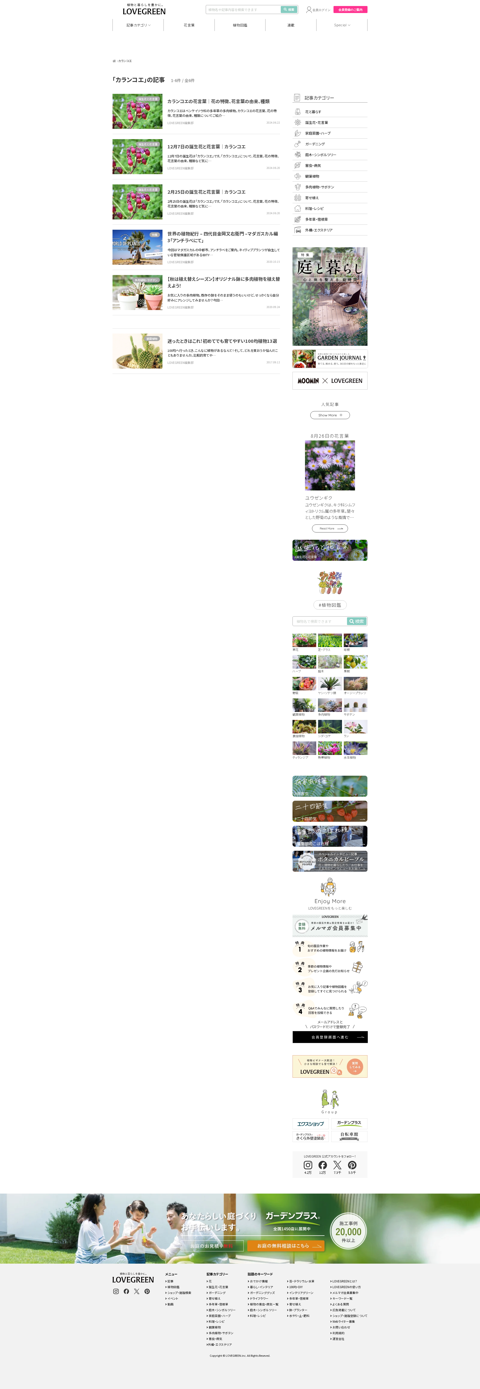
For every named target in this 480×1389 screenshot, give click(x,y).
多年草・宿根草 (316, 219)
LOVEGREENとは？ (344, 1281)
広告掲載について (344, 1310)
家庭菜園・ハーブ (317, 133)
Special (340, 25)
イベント (172, 1298)
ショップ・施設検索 (179, 1292)
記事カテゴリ (136, 25)
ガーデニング (315, 143)
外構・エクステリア (319, 229)
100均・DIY (295, 1287)
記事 (170, 1281)
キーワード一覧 (342, 1298)
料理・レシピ (314, 208)
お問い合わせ (341, 1327)
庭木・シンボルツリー (320, 154)
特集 (155, 235)
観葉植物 (152, 339)
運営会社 (338, 1338)
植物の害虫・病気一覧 (263, 1304)
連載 (291, 25)
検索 (291, 9)
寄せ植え (312, 197)
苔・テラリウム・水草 (301, 1281)
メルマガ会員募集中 (345, 1292)
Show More (327, 415)
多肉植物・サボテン (146, 280)
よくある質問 (340, 1304)
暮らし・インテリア (261, 1287)
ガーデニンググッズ (262, 1292)
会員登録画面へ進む (330, 1036)
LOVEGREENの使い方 (346, 1287)
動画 (170, 1304)
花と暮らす (313, 111)
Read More (327, 528)
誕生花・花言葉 (316, 122)
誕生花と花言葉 (148, 99)
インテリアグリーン (301, 1292)
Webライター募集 (343, 1321)
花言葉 (189, 25)
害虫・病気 (313, 165)
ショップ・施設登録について (350, 1315)
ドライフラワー (258, 1298)
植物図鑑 (240, 25)
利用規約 (338, 1333)
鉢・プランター (298, 1310)
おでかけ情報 (258, 1281)
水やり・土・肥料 (299, 1315)
